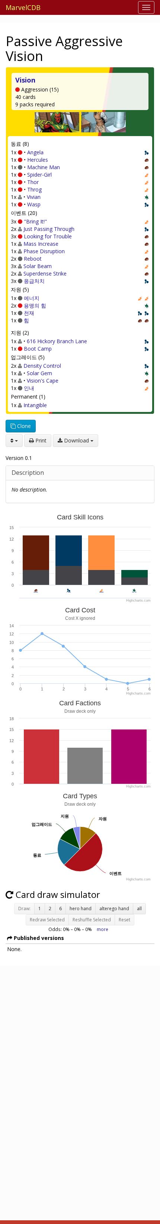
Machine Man (43, 167)
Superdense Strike (45, 273)
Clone (23, 425)
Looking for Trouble (48, 236)
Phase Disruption (44, 251)
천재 (29, 312)
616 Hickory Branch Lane (57, 341)
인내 (29, 388)
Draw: (24, 908)
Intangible (35, 405)
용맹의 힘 (35, 305)
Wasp (34, 204)
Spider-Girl (39, 174)
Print (40, 440)
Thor (33, 182)
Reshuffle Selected (92, 920)
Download (76, 440)
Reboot (33, 258)
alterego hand (114, 908)
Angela (35, 152)
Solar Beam (37, 266)
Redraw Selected (47, 920)
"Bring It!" (35, 221)
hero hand (81, 908)
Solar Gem (39, 373)
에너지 (31, 298)
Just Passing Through (48, 228)
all (139, 908)
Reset (124, 920)
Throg (34, 189)
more (102, 929)
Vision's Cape (42, 380)
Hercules (37, 159)
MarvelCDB (23, 7)
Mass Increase (40, 243)
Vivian (34, 196)
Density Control (42, 365)
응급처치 (34, 280)
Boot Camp (38, 348)
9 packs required (35, 104)
